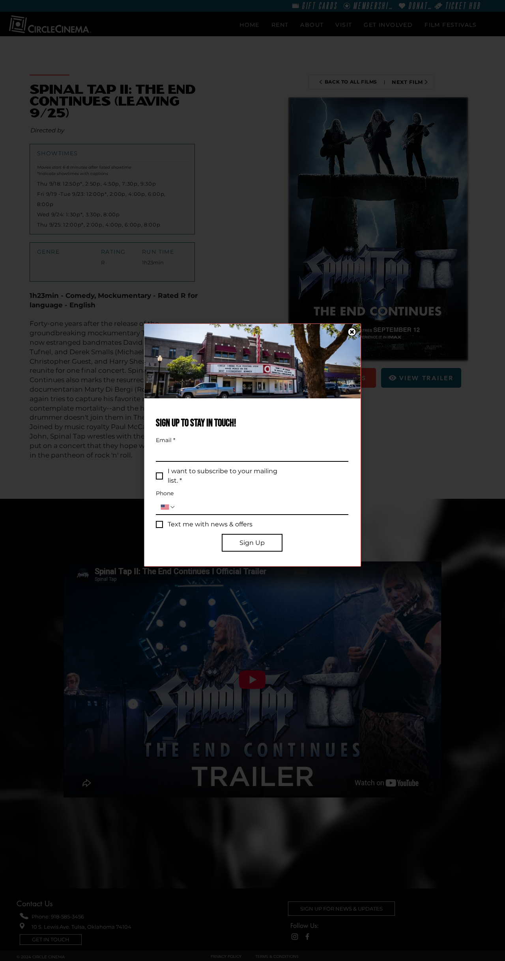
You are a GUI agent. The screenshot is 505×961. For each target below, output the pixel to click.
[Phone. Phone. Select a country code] (168, 507)
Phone (165, 493)
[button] (352, 332)
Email (165, 440)
